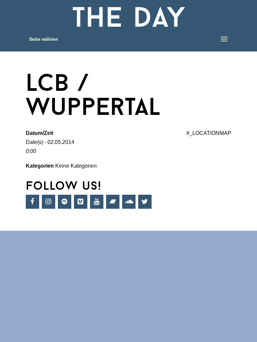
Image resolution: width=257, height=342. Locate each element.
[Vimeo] (80, 202)
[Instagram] (48, 202)
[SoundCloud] (129, 202)
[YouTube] (96, 202)
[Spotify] (64, 202)
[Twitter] (145, 202)
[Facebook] (32, 202)
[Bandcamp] (112, 202)
